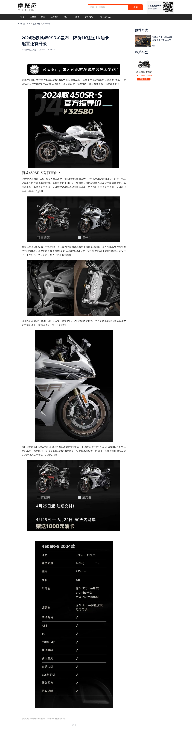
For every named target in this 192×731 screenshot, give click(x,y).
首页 (28, 24)
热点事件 (36, 24)
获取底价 (143, 79)
